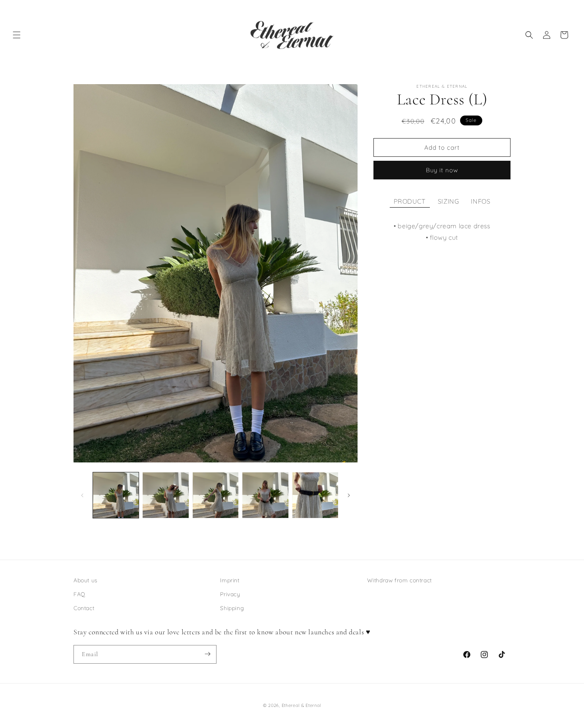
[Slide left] (82, 495)
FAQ (79, 594)
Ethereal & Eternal (301, 705)
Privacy (230, 594)
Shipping (232, 608)
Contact (83, 608)
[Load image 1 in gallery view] (116, 495)
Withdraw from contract (399, 580)
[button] (16, 35)
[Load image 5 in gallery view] (315, 495)
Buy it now (442, 170)
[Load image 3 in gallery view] (215, 495)
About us (85, 580)
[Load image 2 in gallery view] (165, 495)
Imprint (229, 580)
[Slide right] (349, 495)
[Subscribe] (207, 654)
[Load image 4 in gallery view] (265, 495)
